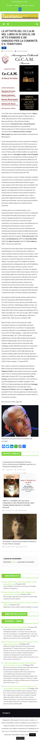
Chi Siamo (9, 5)
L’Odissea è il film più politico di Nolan (15, 627)
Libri (4, 48)
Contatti (16, 5)
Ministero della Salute (15, 614)
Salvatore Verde (21, 469)
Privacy (31, 5)
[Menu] (8, 24)
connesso (14, 562)
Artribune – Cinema (13, 621)
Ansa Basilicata (12, 576)
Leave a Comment (22, 51)
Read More (20, 738)
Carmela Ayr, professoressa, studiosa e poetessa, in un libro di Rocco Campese (19, 543)
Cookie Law (24, 5)
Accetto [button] (32, 734)
